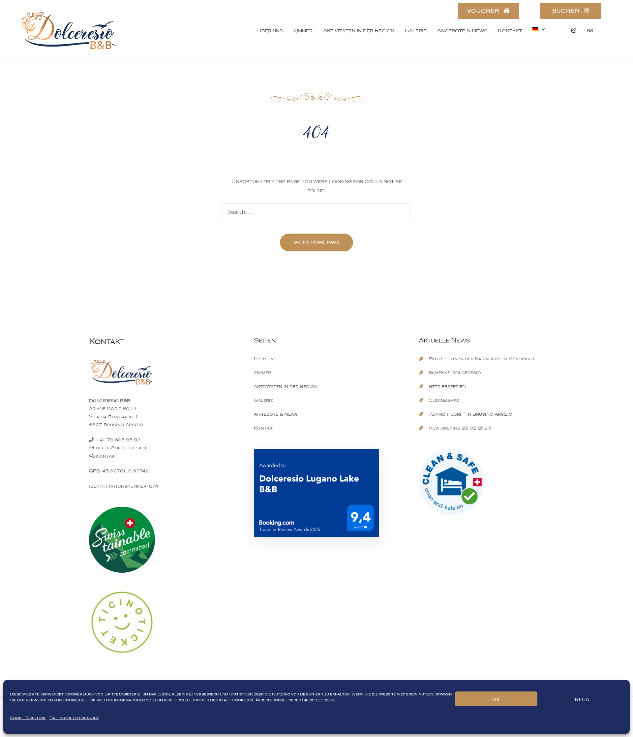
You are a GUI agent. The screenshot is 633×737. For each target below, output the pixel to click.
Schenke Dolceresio (455, 372)
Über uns (270, 31)
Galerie (416, 31)
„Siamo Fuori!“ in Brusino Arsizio (470, 414)
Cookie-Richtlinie (28, 718)
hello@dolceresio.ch (124, 447)
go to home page (316, 242)
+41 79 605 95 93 (118, 439)
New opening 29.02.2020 (460, 428)
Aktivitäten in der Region (358, 31)
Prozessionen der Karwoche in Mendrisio (481, 358)
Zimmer (303, 31)
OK (496, 699)
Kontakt (510, 31)
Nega (582, 699)
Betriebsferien (447, 386)
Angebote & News (462, 31)
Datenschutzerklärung (74, 718)
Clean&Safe (444, 400)
